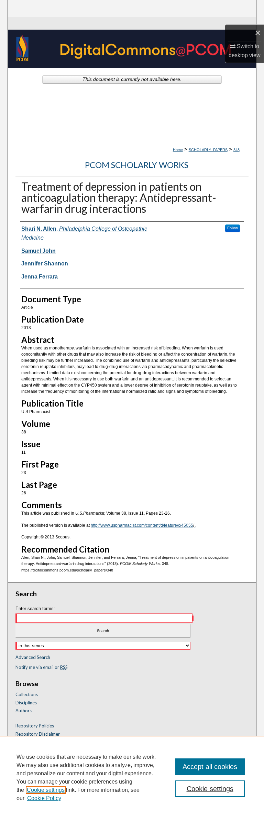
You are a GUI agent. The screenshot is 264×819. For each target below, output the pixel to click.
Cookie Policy (44, 798)
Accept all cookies (210, 766)
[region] (132, 777)
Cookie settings (46, 790)
